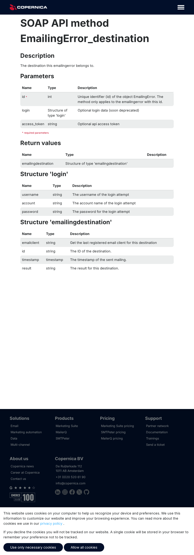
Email (14, 426)
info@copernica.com (70, 483)
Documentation (157, 432)
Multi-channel (20, 444)
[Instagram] (65, 492)
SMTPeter (63, 438)
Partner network (157, 426)
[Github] (86, 492)
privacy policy (51, 523)
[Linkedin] (58, 492)
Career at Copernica (25, 472)
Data (14, 438)
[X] (80, 492)
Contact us (18, 479)
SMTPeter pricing (113, 432)
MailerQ (61, 432)
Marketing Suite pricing (117, 426)
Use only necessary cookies (33, 547)
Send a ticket (155, 444)
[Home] (28, 7)
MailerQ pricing (112, 438)
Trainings (152, 438)
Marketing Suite (67, 426)
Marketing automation (26, 432)
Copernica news (22, 466)
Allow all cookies (84, 547)
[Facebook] (73, 492)
